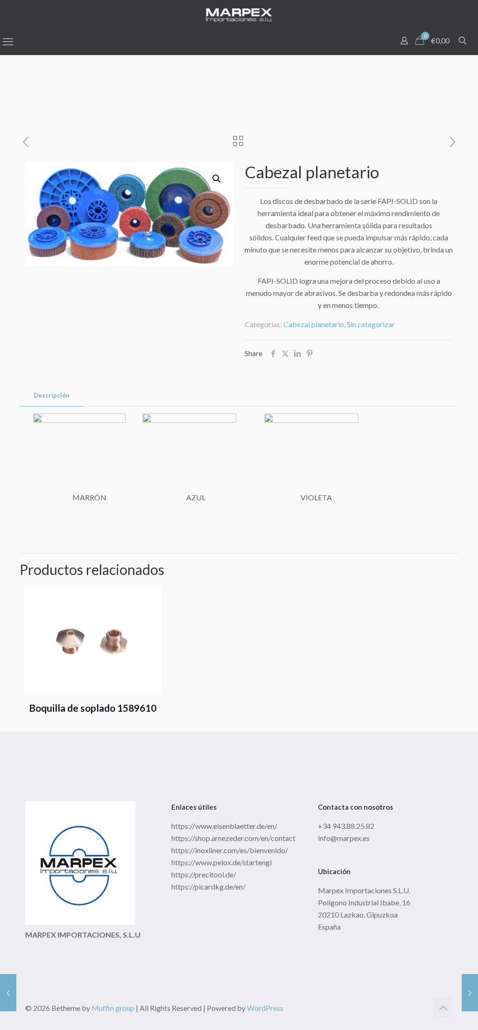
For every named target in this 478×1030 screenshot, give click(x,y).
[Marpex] (239, 14)
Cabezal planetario (313, 324)
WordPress (265, 1007)
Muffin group (112, 1007)
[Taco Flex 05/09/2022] (470, 992)
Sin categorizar (371, 324)
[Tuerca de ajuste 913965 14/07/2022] (8, 992)
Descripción (52, 395)
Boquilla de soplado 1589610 (92, 708)
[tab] (52, 395)
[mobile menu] (8, 41)
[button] (217, 178)
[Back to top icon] (443, 1007)
